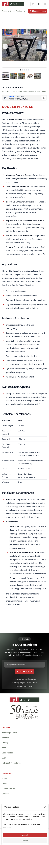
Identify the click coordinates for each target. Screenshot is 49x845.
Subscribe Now (23, 672)
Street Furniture (16, 11)
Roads (4, 11)
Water (4, 779)
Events (4, 758)
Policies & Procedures (11, 763)
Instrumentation (8, 789)
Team (4, 748)
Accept (25, 835)
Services (5, 794)
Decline (25, 841)
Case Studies (7, 753)
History (5, 743)
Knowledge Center (9, 733)
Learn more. (7, 827)
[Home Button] (13, 4)
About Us (5, 738)
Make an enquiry (39, 11)
